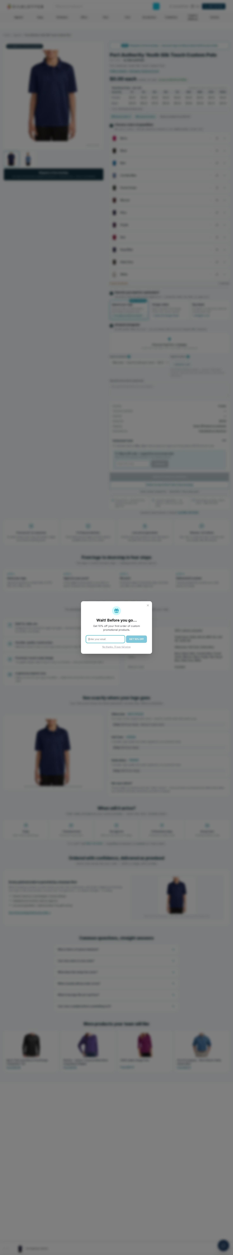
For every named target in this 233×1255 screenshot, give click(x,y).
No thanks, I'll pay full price (116, 647)
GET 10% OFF (136, 639)
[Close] (148, 605)
